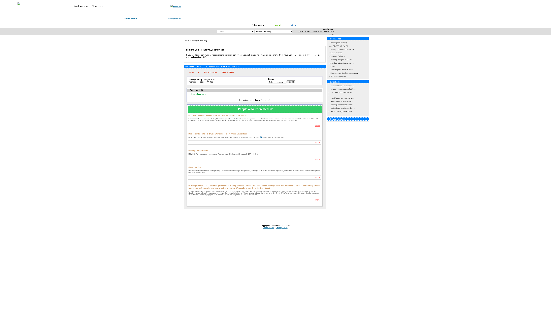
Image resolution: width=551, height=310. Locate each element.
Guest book (194, 72)
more (317, 126)
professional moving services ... (343, 101)
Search (129, 13)
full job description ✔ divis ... (342, 111)
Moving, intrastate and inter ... (342, 63)
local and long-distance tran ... (342, 86)
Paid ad (293, 25)
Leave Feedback (198, 94)
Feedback (177, 6)
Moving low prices (338, 76)
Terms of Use (268, 228)
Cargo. (333, 66)
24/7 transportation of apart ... (342, 92)
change (331, 34)
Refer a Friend (228, 72)
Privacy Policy (282, 228)
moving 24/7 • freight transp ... (342, 105)
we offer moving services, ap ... (342, 98)
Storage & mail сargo (199, 41)
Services (187, 41)
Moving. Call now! (337, 56)
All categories (258, 25)
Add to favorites (210, 72)
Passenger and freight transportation (344, 73)
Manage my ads (174, 18)
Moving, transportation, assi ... (342, 59)
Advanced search (131, 18)
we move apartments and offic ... (343, 89)
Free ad (277, 25)
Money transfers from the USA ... (342, 49)
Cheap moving (336, 53)
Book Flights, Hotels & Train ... (342, 69)
